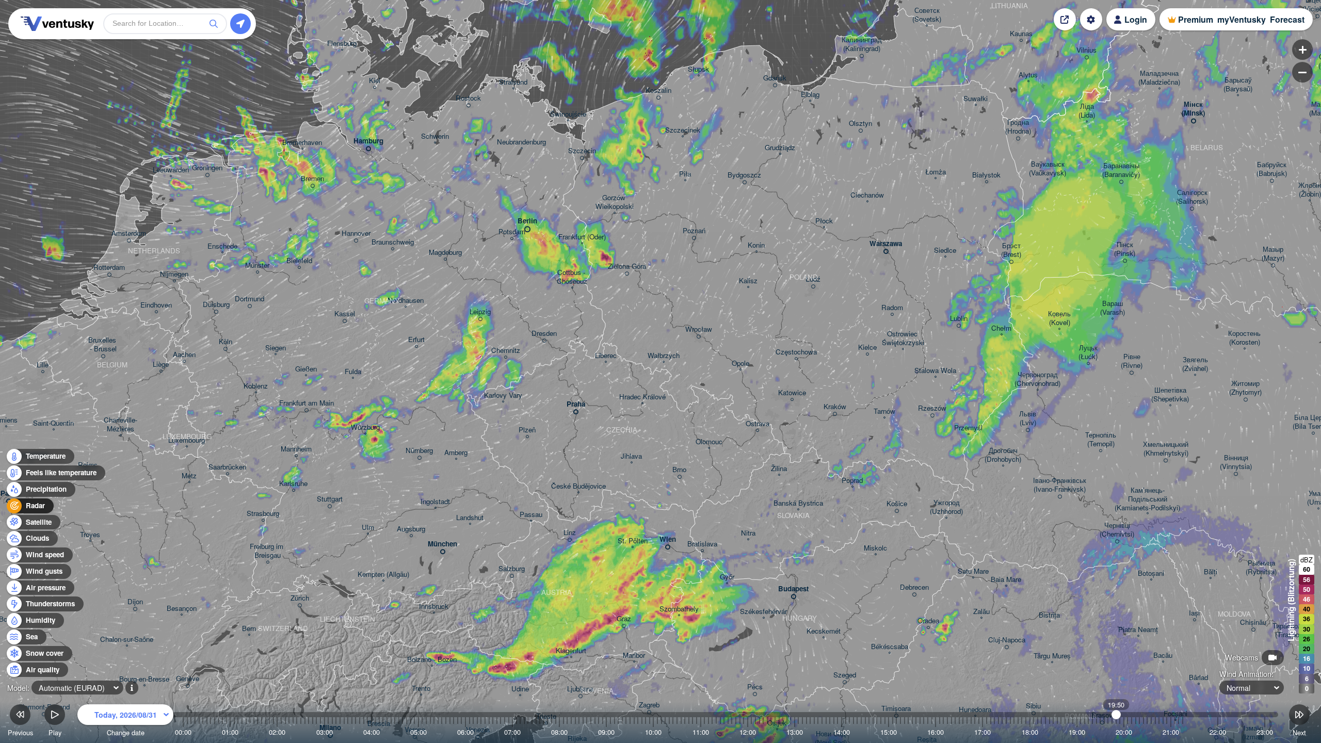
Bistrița (1049, 615)
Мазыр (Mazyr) (1273, 254)
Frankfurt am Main (306, 403)
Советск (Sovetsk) (926, 15)
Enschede (222, 246)
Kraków (835, 406)
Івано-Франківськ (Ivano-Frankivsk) (1059, 485)
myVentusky (1241, 19)
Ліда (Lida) (1086, 111)
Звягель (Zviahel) (1195, 364)
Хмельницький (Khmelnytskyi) (1165, 449)
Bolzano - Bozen (432, 659)
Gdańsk (774, 78)
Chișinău (1253, 622)
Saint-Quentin (53, 423)
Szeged (844, 675)
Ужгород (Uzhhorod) (946, 507)
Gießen (306, 369)
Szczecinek (682, 130)
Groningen (207, 168)
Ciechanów (867, 195)
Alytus (1028, 75)
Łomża (935, 172)
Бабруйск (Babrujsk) (1271, 169)
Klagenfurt (571, 651)
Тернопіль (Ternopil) (1100, 439)
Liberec (606, 355)
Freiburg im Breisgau (267, 551)
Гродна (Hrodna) (1018, 127)
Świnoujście (568, 114)
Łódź (813, 279)
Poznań (694, 231)
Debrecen (914, 587)
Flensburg (342, 43)
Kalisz (748, 281)
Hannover (356, 233)
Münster (257, 265)
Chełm (1001, 328)
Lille (43, 365)
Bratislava (702, 544)
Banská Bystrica (798, 503)
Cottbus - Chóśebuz (572, 277)
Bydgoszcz (744, 175)
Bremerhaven (302, 142)
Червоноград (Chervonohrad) (1037, 379)
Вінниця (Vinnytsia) (1236, 462)
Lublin (959, 318)
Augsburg (411, 529)
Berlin (527, 221)
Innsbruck (433, 606)
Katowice (792, 393)
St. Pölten (633, 541)
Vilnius (1086, 50)
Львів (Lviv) (1027, 418)
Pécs (755, 687)
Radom (892, 307)
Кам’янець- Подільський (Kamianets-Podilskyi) (1147, 499)
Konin (756, 245)
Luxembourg (186, 440)
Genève (187, 678)
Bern (249, 628)
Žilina (779, 468)
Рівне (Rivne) (1131, 361)
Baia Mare (1006, 579)
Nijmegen (174, 274)
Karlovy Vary (503, 395)
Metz (189, 476)
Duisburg (216, 304)
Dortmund (249, 299)
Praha (576, 404)
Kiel (374, 80)
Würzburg (365, 427)
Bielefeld (299, 260)
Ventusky (56, 23)
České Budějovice (578, 486)
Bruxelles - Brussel (103, 344)
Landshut (470, 517)
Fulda (353, 371)
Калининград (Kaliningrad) (862, 44)
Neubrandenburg (521, 142)
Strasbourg (263, 513)
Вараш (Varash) (1112, 308)
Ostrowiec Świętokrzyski (903, 338)
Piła (685, 174)
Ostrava (757, 423)
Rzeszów (932, 408)
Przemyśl (968, 428)
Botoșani (1151, 573)
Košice (897, 503)
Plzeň (527, 430)
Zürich (300, 598)
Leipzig (480, 312)
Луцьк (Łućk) (1088, 352)
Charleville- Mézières (120, 424)
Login (1135, 19)
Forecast (1287, 19)
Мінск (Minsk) (1193, 109)
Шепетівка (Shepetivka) (1170, 394)
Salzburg (511, 568)
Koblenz (256, 386)
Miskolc (875, 548)
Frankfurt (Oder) (582, 237)
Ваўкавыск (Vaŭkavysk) (1047, 168)
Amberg (456, 452)
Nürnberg (419, 450)
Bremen (312, 178)
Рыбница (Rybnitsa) (1261, 567)
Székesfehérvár (763, 611)
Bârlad (1198, 677)
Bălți (1210, 572)
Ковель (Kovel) (1059, 318)
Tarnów (884, 411)
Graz (624, 619)
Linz (569, 532)
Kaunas (1021, 33)
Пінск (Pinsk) (1124, 249)
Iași (1194, 613)
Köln (225, 341)
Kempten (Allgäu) (383, 574)
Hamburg (368, 141)
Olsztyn (860, 123)
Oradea (928, 621)
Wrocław (698, 329)
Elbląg (810, 94)
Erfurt (416, 339)
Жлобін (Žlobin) (1309, 190)
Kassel (344, 314)
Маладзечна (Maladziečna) (1159, 78)
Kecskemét (824, 631)
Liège (161, 364)
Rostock (468, 98)
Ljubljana (580, 689)
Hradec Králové (642, 397)
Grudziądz (780, 147)
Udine (520, 689)
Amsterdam (128, 233)
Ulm (368, 527)
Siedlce (945, 250)
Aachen (184, 354)
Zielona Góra (627, 266)
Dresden (544, 333)
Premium (1195, 19)
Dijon (135, 601)
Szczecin (582, 151)
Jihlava (631, 456)
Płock (824, 221)
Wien (667, 539)
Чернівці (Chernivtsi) (1117, 530)
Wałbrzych (664, 355)
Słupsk (698, 69)
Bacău (1162, 655)
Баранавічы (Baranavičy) (1121, 170)
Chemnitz (505, 350)
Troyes (90, 534)
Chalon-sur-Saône (126, 639)
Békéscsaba (889, 646)
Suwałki (975, 98)
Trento (421, 688)
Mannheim (296, 449)
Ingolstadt (435, 501)
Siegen (275, 348)
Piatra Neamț (1138, 629)
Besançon (182, 608)
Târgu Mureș (1052, 656)
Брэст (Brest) (1011, 250)
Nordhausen (406, 300)
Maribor (634, 655)
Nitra (748, 533)
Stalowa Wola (935, 370)
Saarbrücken (227, 467)
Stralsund (513, 82)
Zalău (981, 611)
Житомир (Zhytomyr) (1245, 388)
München (442, 544)
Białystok (986, 175)
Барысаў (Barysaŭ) (1237, 84)
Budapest (793, 589)
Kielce (867, 347)
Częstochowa (796, 352)
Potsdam (511, 232)
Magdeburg (445, 252)
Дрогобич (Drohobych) (1003, 455)
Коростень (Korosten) (1244, 338)
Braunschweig (393, 242)
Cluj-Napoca (1006, 640)
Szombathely (679, 609)
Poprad (852, 480)
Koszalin (658, 90)
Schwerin (435, 136)
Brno (679, 469)
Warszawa (885, 243)
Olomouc (709, 442)
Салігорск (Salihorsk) (1192, 197)
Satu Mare (973, 571)
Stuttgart (330, 499)
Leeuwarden (171, 170)
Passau (531, 514)
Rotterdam (109, 267)
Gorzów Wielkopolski (614, 202)
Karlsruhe (293, 483)
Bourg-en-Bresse (144, 679)
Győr (727, 577)
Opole (740, 363)
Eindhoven (156, 305)
